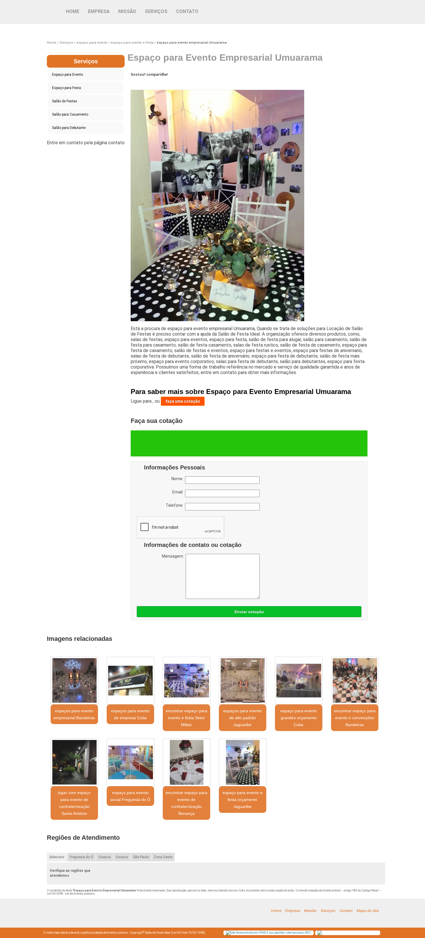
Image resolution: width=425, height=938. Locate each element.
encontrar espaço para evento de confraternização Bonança (186, 803)
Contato (187, 11)
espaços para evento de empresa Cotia (130, 714)
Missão (127, 11)
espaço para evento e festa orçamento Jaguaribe (243, 799)
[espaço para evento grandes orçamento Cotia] (298, 680)
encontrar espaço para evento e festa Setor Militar (186, 717)
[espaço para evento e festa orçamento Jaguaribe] (242, 762)
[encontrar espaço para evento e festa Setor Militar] (186, 680)
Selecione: (57, 857)
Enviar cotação (249, 611)
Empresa (99, 11)
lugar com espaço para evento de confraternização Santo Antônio (74, 803)
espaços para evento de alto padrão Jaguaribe (242, 717)
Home (72, 11)
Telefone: (175, 505)
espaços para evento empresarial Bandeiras (74, 714)
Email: (178, 492)
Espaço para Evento (67, 75)
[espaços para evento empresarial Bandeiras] (74, 680)
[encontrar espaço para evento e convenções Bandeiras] (354, 680)
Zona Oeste (163, 857)
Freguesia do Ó (81, 857)
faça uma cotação (182, 401)
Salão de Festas (64, 101)
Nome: (178, 478)
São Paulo (141, 857)
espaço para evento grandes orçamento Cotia (298, 717)
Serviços (156, 11)
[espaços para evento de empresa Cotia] (130, 680)
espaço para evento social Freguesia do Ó (130, 796)
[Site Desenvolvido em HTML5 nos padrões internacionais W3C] (268, 932)
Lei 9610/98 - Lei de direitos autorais (71, 893)
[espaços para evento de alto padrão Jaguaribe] (242, 680)
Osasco (104, 857)
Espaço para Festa (66, 88)
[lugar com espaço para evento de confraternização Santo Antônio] (74, 762)
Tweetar (141, 83)
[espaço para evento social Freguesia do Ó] (130, 762)
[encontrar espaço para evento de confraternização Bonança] (186, 762)
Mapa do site (368, 911)
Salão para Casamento (70, 114)
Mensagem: (174, 556)
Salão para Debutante (69, 128)
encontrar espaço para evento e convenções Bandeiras (355, 717)
